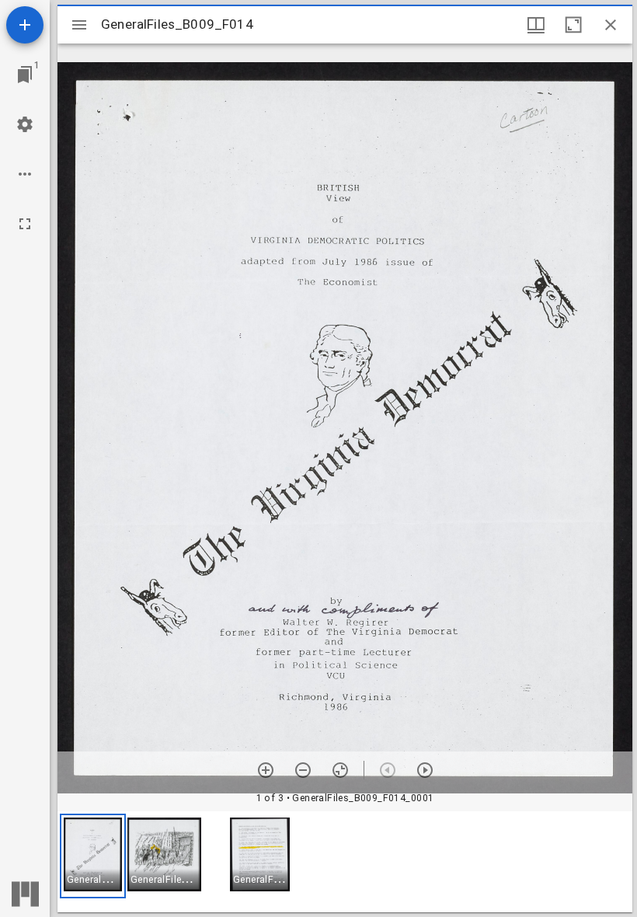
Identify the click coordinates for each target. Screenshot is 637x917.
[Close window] (610, 25)
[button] (93, 856)
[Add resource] (25, 25)
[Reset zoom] (340, 770)
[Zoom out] (303, 770)
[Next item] (425, 770)
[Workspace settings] (25, 124)
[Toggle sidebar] (79, 25)
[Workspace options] (25, 174)
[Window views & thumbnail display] (536, 25)
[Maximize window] (573, 25)
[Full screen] (25, 223)
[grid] (344, 861)
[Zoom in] (265, 770)
